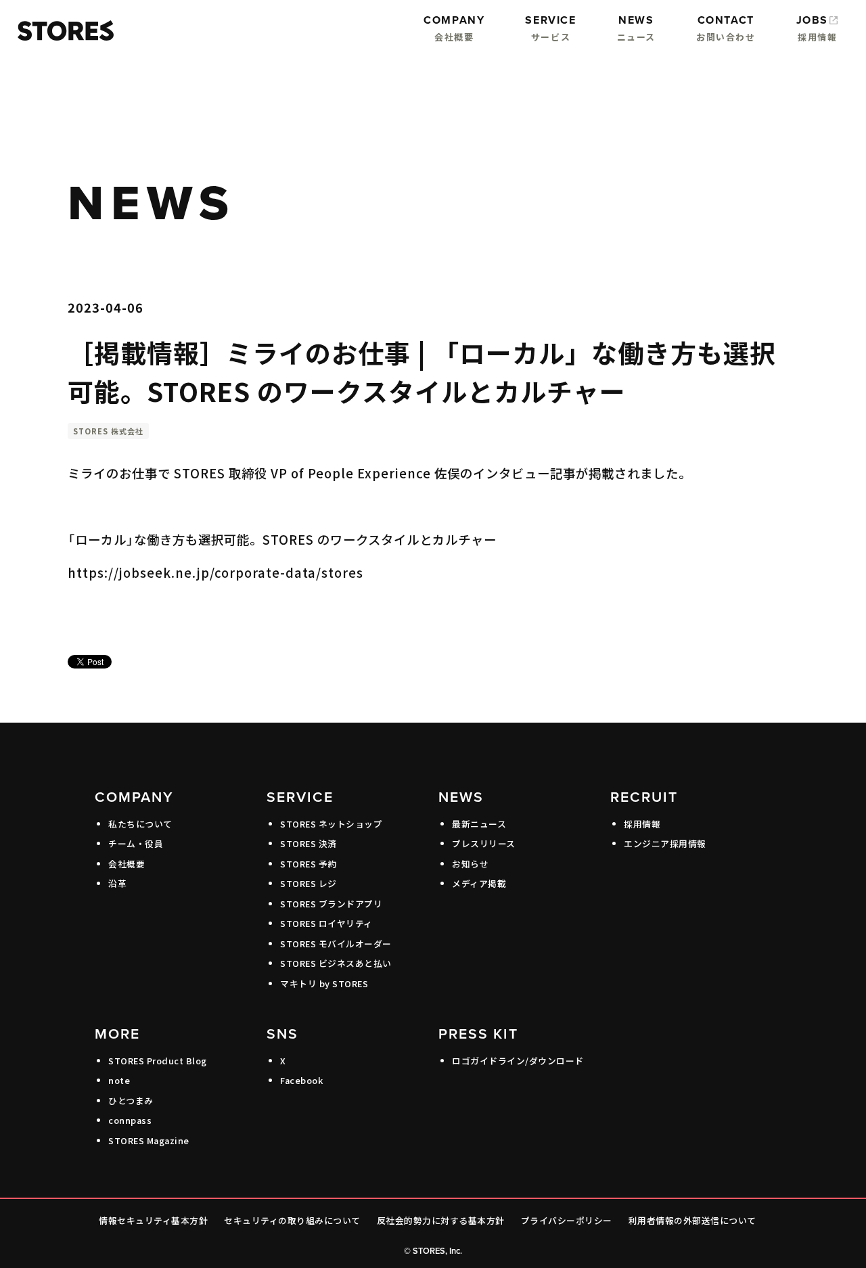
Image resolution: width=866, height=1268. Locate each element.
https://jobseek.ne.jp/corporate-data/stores (215, 572)
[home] (62, 31)
